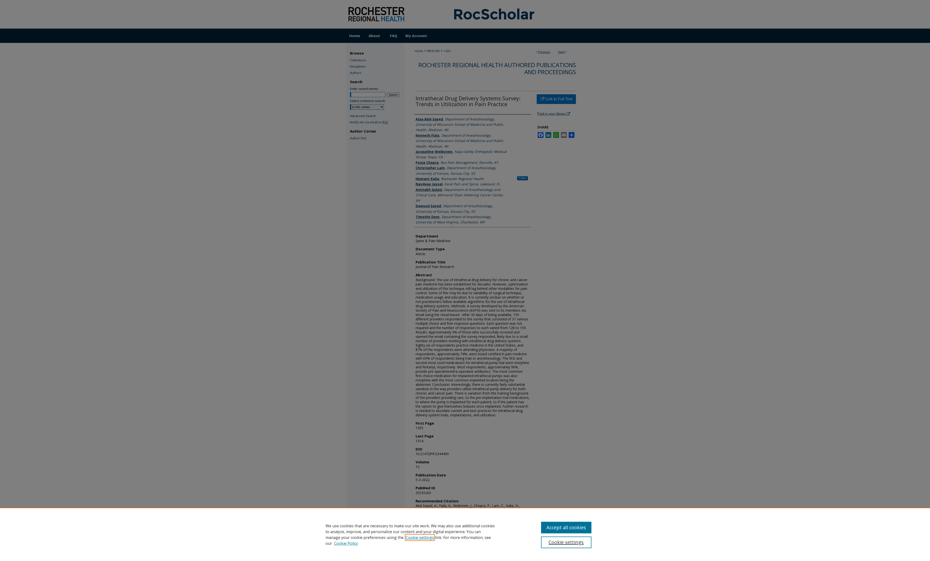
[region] (465, 534)
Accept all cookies (566, 527)
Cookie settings (420, 537)
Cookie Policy (346, 543)
